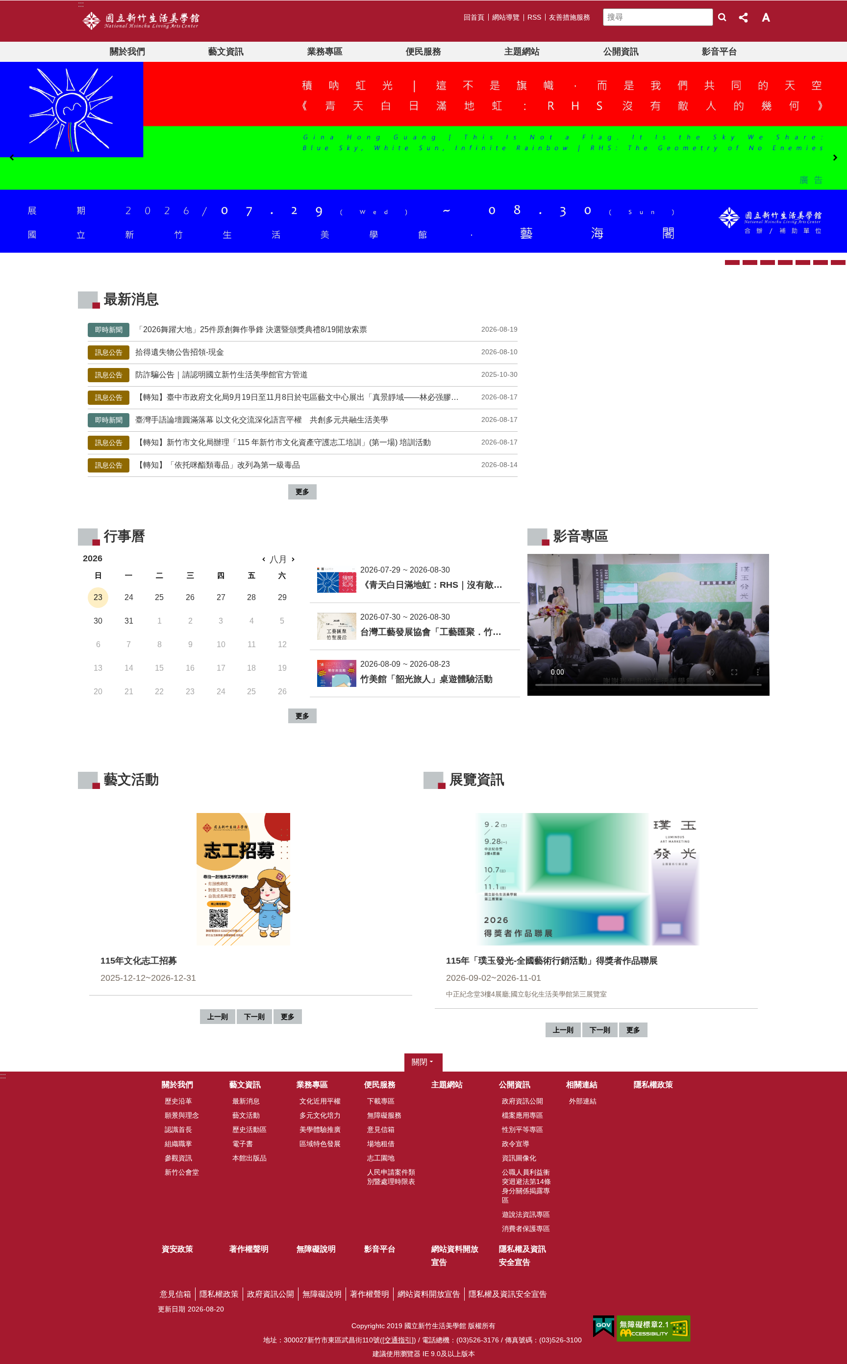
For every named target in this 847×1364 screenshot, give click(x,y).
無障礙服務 (384, 1115)
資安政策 (177, 1249)
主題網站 (522, 51)
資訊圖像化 (519, 1158)
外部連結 (583, 1101)
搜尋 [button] (722, 17)
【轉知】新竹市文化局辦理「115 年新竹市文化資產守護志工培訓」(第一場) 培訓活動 (302, 442)
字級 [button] (765, 17)
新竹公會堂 (182, 1172)
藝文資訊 (226, 51)
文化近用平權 (320, 1101)
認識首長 (178, 1129)
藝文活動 (246, 1115)
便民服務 (423, 51)
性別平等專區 (522, 1129)
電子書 (242, 1144)
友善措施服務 (569, 17)
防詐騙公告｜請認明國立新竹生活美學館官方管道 (302, 374)
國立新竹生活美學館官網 (140, 21)
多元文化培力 (320, 1115)
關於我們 (127, 51)
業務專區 (325, 51)
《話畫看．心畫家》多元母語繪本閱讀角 (803, 262)
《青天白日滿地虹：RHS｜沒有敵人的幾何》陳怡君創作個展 (436, 585)
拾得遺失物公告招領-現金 (302, 352)
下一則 (835, 158)
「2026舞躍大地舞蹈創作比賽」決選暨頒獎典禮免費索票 (750, 262)
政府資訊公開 (522, 1101)
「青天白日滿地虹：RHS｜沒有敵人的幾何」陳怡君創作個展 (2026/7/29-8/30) (838, 262)
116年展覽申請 (820, 262)
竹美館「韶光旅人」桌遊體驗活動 (426, 679)
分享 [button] (744, 17)
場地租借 (381, 1144)
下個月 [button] (293, 559)
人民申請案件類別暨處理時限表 (391, 1176)
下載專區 (381, 1101)
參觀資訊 (178, 1158)
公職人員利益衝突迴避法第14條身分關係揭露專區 (526, 1186)
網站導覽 (506, 17)
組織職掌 (178, 1144)
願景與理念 (182, 1115)
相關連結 (582, 1085)
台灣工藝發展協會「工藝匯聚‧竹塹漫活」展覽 (767, 262)
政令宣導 (515, 1144)
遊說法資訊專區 (526, 1214)
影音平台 (719, 51)
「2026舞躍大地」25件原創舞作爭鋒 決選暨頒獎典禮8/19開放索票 (302, 329)
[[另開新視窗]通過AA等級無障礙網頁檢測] (654, 1328)
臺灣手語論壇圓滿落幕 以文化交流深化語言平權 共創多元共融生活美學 (302, 420)
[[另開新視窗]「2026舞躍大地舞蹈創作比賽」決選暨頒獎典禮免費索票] (423, 157)
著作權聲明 (249, 1249)
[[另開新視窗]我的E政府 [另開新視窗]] (603, 1326)
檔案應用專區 (522, 1115)
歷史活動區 (249, 1129)
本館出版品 (249, 1158)
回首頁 (474, 17)
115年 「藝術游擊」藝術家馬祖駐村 (732, 262)
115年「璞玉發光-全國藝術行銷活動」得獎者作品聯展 (785, 262)
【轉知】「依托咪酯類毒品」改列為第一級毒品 (302, 465)
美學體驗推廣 (320, 1129)
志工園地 (381, 1158)
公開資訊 (621, 51)
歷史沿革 (178, 1101)
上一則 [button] (217, 1017)
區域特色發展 (320, 1144)
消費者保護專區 (526, 1229)
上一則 (12, 158)
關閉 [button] (419, 1062)
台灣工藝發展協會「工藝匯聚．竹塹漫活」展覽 (436, 632)
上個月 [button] (263, 559)
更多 (302, 492)
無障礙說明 (316, 1249)
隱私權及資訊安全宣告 (522, 1255)
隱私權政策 (653, 1085)
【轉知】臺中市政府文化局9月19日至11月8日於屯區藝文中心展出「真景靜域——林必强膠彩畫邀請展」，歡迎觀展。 (302, 397)
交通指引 (398, 1340)
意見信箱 (381, 1129)
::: (3, 1076)
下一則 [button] (254, 1017)
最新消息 (246, 1101)
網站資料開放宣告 (454, 1255)
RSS (534, 17)
